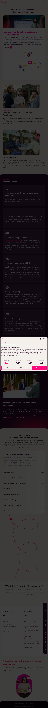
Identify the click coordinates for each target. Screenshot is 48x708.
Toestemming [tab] (8, 342)
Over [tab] (40, 342)
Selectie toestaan (24, 367)
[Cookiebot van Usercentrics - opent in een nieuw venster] (41, 339)
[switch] (18, 363)
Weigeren (9, 367)
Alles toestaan (39, 367)
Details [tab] (24, 342)
